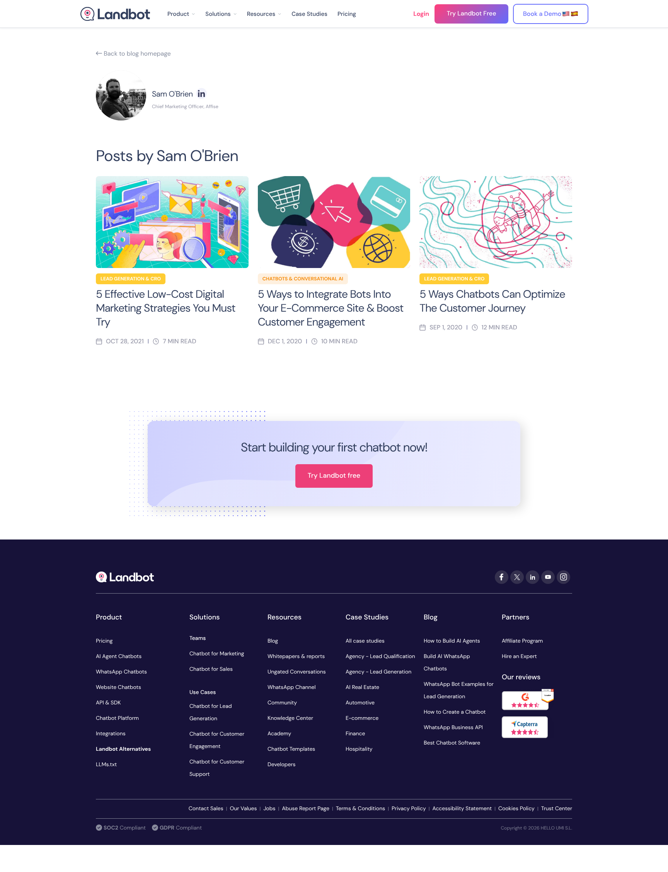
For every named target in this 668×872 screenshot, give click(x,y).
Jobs (269, 808)
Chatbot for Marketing (216, 653)
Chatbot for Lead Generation (210, 712)
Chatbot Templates (291, 749)
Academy (279, 733)
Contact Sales (206, 808)
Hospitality (359, 749)
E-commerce (362, 718)
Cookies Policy (516, 808)
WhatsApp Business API (453, 727)
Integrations (111, 733)
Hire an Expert (519, 656)
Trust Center (556, 808)
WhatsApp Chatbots (121, 671)
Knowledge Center (290, 718)
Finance (355, 733)
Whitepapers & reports (296, 656)
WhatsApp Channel (292, 687)
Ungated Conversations (297, 671)
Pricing (346, 14)
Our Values (243, 808)
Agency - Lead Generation (378, 671)
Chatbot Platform (117, 718)
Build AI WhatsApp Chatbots (447, 662)
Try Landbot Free (471, 13)
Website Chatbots (118, 687)
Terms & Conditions (360, 808)
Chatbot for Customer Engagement (216, 740)
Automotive (360, 702)
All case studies (365, 641)
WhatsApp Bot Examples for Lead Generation (459, 690)
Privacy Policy (409, 808)
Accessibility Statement (462, 808)
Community (282, 702)
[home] (115, 14)
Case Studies (309, 14)
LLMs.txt (106, 764)
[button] (181, 14)
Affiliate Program (522, 641)
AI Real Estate (362, 687)
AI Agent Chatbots (118, 656)
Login (421, 14)
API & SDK (108, 702)
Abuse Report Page (305, 808)
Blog (273, 641)
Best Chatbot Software (452, 743)
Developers (282, 764)
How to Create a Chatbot (455, 712)
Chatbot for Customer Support (216, 768)
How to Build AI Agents (452, 641)
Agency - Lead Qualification (380, 656)
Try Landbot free (334, 476)
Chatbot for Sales (211, 669)
